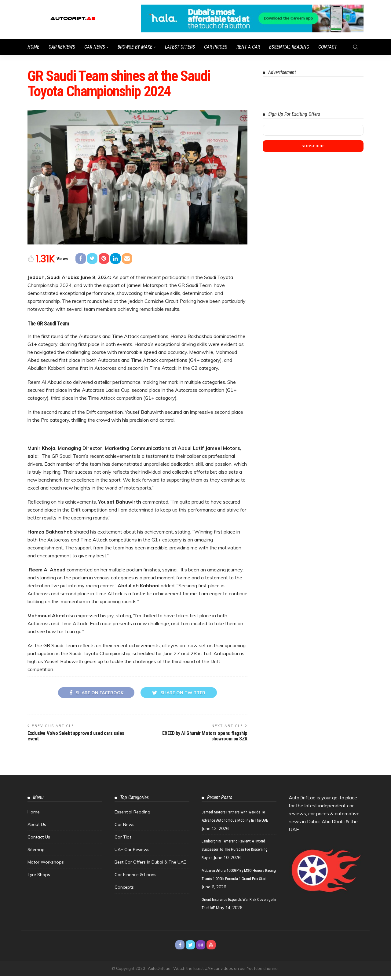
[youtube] (211, 944)
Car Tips (123, 837)
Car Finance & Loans (135, 874)
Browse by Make (135, 47)
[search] (356, 47)
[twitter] (190, 944)
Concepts (124, 887)
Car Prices (215, 47)
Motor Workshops (45, 862)
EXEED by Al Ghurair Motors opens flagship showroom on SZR (204, 736)
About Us (36, 824)
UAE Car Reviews (132, 849)
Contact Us (38, 837)
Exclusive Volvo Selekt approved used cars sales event (75, 736)
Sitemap (36, 849)
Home (33, 47)
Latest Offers (180, 47)
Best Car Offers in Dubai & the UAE (150, 862)
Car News (94, 47)
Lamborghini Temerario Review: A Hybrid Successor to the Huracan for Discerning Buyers (235, 849)
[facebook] (180, 944)
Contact (327, 47)
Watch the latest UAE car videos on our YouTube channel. (226, 968)
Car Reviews (62, 47)
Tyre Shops (38, 874)
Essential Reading (289, 47)
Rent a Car (248, 47)
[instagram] (200, 944)
